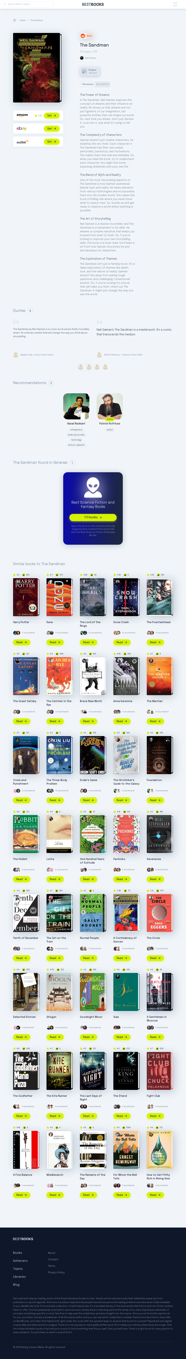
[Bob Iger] (18, 949)
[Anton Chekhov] (17, 976)
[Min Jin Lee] (118, 818)
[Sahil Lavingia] (82, 712)
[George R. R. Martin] (48, 949)
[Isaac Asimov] (151, 740)
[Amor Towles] (151, 976)
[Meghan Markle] (51, 949)
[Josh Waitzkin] (115, 1185)
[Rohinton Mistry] (17, 1134)
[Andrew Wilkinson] (85, 1106)
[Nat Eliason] (149, 1106)
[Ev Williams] (48, 633)
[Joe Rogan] (15, 1106)
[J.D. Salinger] (51, 661)
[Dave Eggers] (151, 897)
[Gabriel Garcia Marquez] (84, 818)
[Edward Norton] (51, 1027)
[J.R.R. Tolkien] (84, 582)
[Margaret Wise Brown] (84, 976)
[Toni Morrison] (118, 976)
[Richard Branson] (82, 870)
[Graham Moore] (84, 1055)
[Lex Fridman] (115, 1106)
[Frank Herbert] (51, 582)
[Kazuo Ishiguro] (84, 1134)
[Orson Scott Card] (84, 740)
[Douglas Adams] (118, 740)
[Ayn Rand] (151, 582)
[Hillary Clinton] (85, 1027)
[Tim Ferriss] (51, 633)
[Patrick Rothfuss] (85, 712)
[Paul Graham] (18, 633)
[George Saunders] (17, 897)
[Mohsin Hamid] (151, 1134)
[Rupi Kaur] (48, 1106)
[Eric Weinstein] (18, 1027)
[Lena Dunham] (15, 949)
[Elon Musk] (18, 870)
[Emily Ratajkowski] (82, 949)
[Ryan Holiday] (152, 1106)
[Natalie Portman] (85, 949)
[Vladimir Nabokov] (51, 818)
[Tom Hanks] (18, 791)
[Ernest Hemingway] (118, 1134)
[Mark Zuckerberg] (48, 791)
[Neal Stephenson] (118, 582)
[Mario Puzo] (17, 1055)
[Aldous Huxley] (84, 661)
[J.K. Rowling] (17, 582)
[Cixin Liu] (51, 740)
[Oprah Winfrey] (118, 1027)
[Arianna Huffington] (82, 1027)
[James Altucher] (51, 1106)
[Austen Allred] (115, 712)
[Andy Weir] (151, 661)
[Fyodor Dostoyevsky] (17, 740)
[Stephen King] (118, 1055)
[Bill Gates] (18, 712)
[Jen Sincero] (152, 949)
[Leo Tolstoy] (118, 661)
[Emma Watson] (152, 633)
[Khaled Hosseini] (51, 1055)
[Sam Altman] (118, 712)
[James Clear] (15, 633)
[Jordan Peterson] (118, 1185)
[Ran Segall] (48, 1027)
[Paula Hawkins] (51, 897)
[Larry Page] (115, 633)
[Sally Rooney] (84, 897)
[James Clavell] (51, 976)
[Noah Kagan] (152, 712)
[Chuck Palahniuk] (151, 1055)
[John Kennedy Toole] (118, 897)
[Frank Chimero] (15, 791)
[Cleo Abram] (152, 870)
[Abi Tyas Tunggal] (82, 1185)
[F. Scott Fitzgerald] (17, 661)
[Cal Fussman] (85, 870)
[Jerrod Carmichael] (115, 949)
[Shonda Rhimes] (118, 1106)
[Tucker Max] (118, 949)
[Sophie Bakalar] (115, 870)
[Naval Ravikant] (82, 633)
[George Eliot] (51, 1134)
